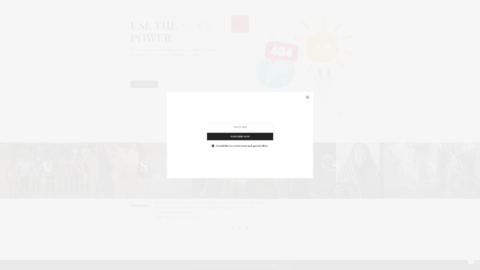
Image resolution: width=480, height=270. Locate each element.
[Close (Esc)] (307, 97)
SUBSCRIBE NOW (240, 136)
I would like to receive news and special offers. (242, 146)
